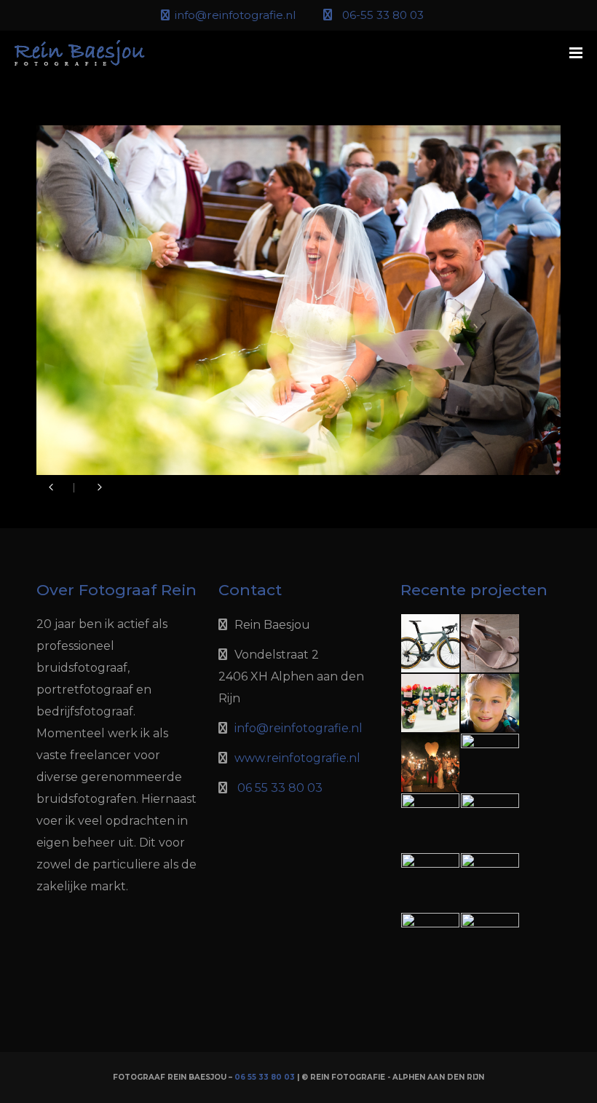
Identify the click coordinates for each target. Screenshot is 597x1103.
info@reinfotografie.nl (235, 15)
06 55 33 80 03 (280, 788)
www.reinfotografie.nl (297, 758)
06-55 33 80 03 (383, 15)
